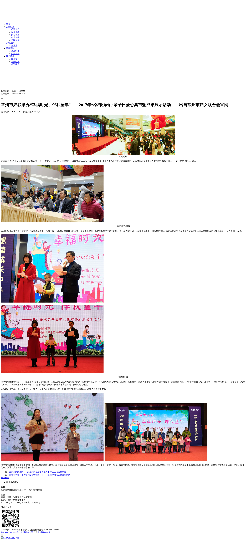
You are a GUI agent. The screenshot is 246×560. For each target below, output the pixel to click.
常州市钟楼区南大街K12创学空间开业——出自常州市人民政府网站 (39, 475)
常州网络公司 (27, 532)
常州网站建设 (44, 532)
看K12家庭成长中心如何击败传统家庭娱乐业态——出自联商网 (37, 472)
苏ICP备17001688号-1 (10, 532)
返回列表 (5, 478)
